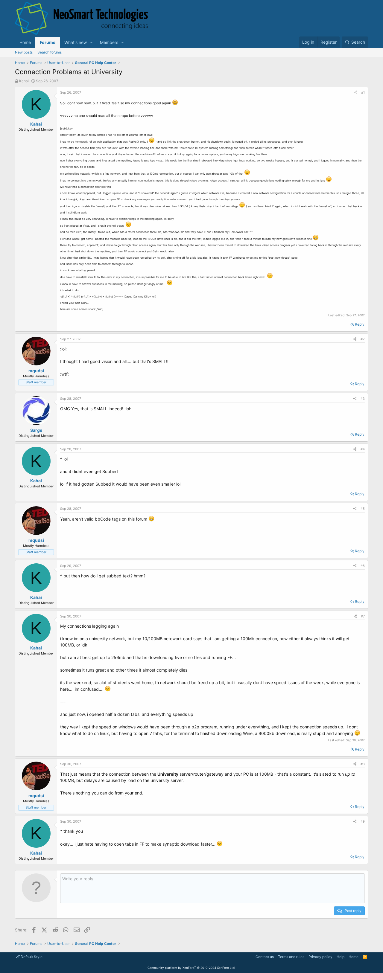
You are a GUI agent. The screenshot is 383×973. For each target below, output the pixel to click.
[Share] (355, 92)
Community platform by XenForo (191, 967)
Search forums (49, 52)
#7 (363, 616)
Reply (359, 324)
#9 (363, 821)
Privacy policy (320, 956)
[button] (91, 42)
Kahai (24, 81)
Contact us (265, 956)
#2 (363, 339)
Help (340, 956)
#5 (363, 509)
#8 (363, 764)
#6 (363, 566)
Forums (47, 42)
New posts (24, 52)
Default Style (31, 956)
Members (109, 42)
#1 (363, 92)
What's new (75, 42)
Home (25, 42)
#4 (363, 449)
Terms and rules (291, 956)
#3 (363, 398)
